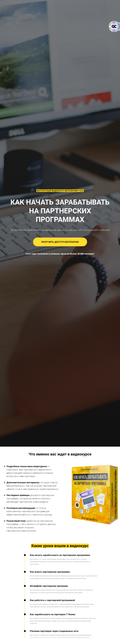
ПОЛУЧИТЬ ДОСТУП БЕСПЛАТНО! (60, 242)
